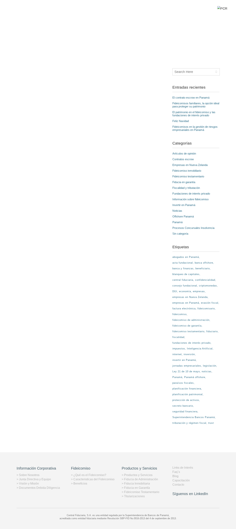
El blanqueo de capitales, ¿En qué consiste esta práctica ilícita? (53, 354)
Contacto (178, 484)
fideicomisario (206, 308)
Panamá (177, 222)
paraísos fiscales (183, 383)
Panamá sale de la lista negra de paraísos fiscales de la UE (53, 238)
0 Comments (57, 170)
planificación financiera (186, 388)
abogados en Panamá (185, 257)
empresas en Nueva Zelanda (190, 297)
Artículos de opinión (184, 153)
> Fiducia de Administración (140, 479)
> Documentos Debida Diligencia (38, 487)
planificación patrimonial (187, 394)
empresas (199, 291)
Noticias (177, 210)
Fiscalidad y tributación (186, 187)
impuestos (178, 348)
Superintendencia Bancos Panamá (193, 417)
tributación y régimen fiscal (189, 423)
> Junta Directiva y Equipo (34, 479)
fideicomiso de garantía (187, 325)
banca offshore (204, 262)
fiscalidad (178, 337)
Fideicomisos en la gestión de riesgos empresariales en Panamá (195, 128)
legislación (209, 365)
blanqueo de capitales (185, 274)
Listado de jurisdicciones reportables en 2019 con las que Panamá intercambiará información (124, 122)
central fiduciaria (182, 280)
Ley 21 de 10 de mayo (186, 371)
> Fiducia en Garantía (136, 487)
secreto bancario (182, 405)
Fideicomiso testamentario (188, 176)
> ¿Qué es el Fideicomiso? (88, 475)
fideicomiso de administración (190, 320)
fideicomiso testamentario (188, 331)
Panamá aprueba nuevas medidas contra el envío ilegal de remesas (52, 116)
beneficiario (202, 268)
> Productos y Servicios (137, 475)
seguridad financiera (184, 411)
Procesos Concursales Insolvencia (193, 227)
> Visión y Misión (28, 483)
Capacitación (181, 480)
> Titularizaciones (133, 496)
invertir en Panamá (184, 360)
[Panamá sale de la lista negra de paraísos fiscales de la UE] (52, 204)
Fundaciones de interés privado (191, 193)
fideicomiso (179, 314)
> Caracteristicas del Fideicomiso (92, 479)
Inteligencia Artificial (200, 348)
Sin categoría (180, 233)
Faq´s (176, 471)
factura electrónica (184, 308)
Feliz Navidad (180, 121)
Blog (175, 476)
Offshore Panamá (183, 216)
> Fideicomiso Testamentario (140, 492)
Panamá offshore (194, 377)
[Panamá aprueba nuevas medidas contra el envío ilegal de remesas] (52, 86)
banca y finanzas (183, 268)
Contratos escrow (183, 159)
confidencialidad (205, 280)
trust (211, 423)
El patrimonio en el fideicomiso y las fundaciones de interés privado (193, 114)
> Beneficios (79, 483)
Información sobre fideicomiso (190, 199)
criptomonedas (208, 285)
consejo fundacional (184, 285)
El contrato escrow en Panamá (190, 97)
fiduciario (212, 331)
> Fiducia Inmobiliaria (136, 483)
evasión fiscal (209, 302)
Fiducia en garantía (183, 182)
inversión (189, 354)
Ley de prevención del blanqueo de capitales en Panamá (124, 284)
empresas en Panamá (185, 302)
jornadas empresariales (186, 365)
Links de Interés (182, 467)
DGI (174, 291)
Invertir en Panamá (183, 205)
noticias (206, 371)
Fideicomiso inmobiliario (186, 170)
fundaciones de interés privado (191, 342)
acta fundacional (182, 262)
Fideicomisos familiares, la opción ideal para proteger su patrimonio (195, 105)
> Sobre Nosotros (28, 475)
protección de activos (185, 400)
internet (177, 354)
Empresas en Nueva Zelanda (190, 164)
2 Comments (122, 333)
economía (185, 291)
